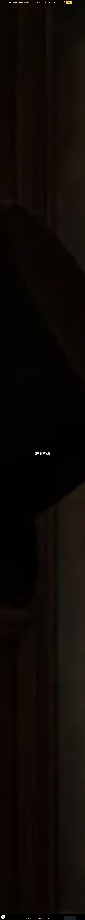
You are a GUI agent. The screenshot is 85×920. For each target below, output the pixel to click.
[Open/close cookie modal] (3, 917)
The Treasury (39, 2)
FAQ (49, 2)
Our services (26, 2)
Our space (45, 2)
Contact (53, 2)
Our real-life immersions (18, 2)
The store (33, 2)
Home (10, 2)
